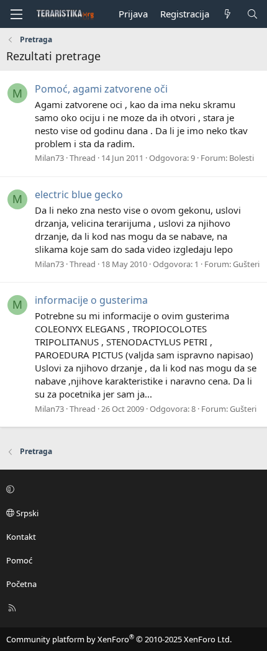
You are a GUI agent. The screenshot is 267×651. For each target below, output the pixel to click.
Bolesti (241, 157)
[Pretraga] (252, 14)
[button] (131, 489)
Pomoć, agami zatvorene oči (101, 89)
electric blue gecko (79, 194)
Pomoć (19, 560)
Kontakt (21, 536)
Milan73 (49, 157)
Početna (21, 584)
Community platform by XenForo (119, 639)
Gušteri (246, 264)
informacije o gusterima (91, 300)
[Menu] (16, 14)
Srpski (26, 513)
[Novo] (227, 14)
